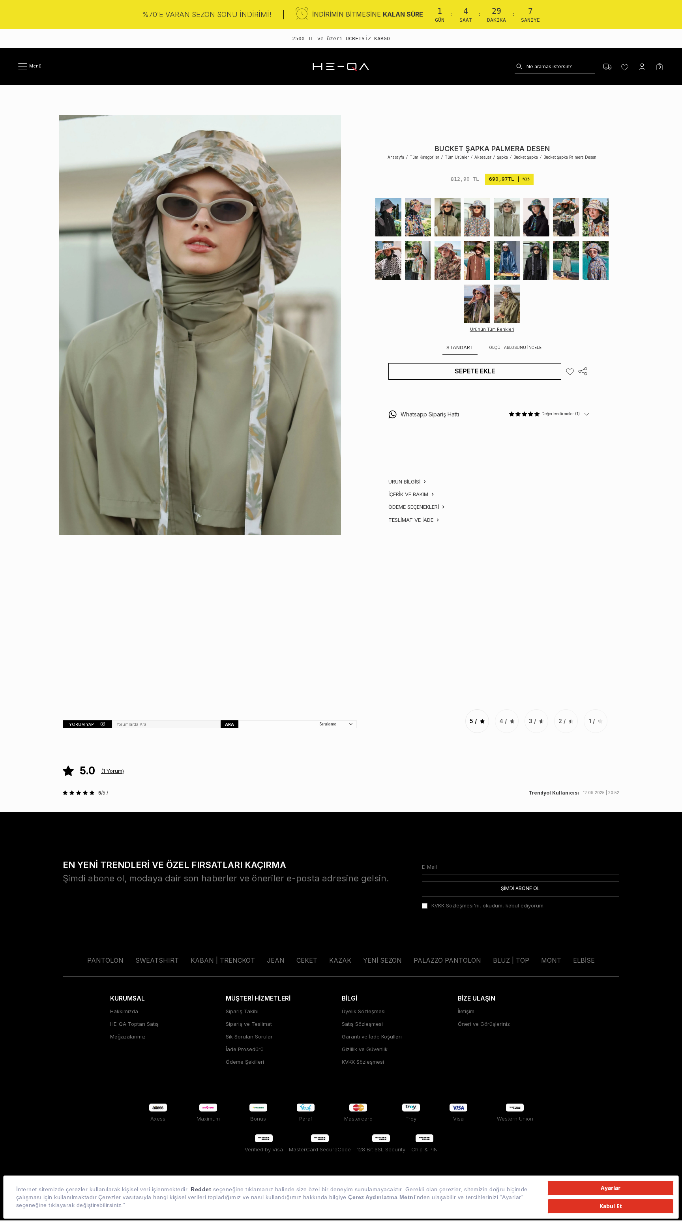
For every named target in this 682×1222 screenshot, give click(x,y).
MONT (551, 960)
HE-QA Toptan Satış (134, 1024)
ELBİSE (584, 960)
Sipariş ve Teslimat (249, 1024)
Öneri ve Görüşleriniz (484, 1024)
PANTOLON (105, 960)
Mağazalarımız (128, 1036)
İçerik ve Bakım (409, 494)
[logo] (341, 67)
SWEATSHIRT (157, 960)
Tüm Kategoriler (424, 157)
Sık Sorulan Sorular (249, 1036)
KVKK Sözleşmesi (363, 1062)
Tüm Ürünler (457, 157)
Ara (229, 724)
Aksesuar (482, 157)
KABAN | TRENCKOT (223, 960)
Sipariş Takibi (242, 1011)
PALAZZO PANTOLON (447, 960)
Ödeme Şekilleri (245, 1062)
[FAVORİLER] (625, 66)
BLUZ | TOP (511, 960)
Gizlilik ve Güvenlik (365, 1049)
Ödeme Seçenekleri (414, 507)
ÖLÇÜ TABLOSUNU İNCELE (515, 347)
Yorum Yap (81, 724)
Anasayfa (396, 157)
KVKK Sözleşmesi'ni (455, 905)
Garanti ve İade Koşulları (372, 1036)
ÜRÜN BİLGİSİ (405, 481)
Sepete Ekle (475, 371)
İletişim (466, 1011)
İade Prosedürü (245, 1049)
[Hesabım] (642, 66)
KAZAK (340, 960)
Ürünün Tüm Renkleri (492, 329)
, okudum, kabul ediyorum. (488, 905)
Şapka (502, 157)
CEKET (306, 960)
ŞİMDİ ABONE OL (520, 888)
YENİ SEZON (382, 960)
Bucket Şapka (525, 157)
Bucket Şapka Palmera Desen (569, 157)
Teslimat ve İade (411, 520)
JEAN (276, 960)
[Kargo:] (607, 66)
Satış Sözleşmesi (362, 1024)
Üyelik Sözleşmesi (364, 1011)
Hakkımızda (124, 1011)
